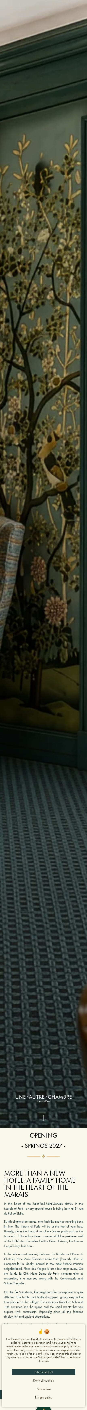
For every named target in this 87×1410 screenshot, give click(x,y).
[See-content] (43, 1119)
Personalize (43, 1389)
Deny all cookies (43, 1380)
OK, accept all (44, 1372)
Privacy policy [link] (43, 1397)
